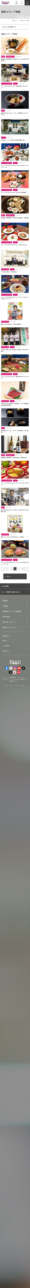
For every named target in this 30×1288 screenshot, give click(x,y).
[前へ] (3, 568)
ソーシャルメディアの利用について (19, 679)
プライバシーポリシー (22, 677)
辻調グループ (15, 20)
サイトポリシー (6, 679)
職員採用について (13, 681)
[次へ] (27, 568)
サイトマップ (6, 677)
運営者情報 (13, 677)
